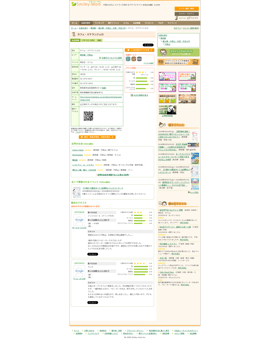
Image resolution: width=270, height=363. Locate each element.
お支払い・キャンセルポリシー (186, 331)
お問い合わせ (89, 331)
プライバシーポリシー (135, 331)
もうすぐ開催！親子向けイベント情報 (178, 125)
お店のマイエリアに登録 (112, 58)
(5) (79, 227)
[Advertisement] (113, 315)
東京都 (163, 38)
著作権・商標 (117, 331)
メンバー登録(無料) (186, 8)
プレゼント (149, 23)
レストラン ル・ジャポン (83, 165)
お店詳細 (75, 40)
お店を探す (86, 23)
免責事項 (103, 331)
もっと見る (194, 192)
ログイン (186, 14)
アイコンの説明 (148, 63)
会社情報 (193, 333)
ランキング (99, 23)
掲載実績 (165, 333)
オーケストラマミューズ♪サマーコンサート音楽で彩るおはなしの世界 (174, 157)
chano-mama (78, 150)
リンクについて (93, 333)
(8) (79, 279)
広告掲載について (111, 333)
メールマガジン (192, 18)
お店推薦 (136, 23)
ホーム (74, 23)
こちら (78, 132)
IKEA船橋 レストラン (168, 244)
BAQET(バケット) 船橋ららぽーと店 (175, 227)
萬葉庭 (75, 160)
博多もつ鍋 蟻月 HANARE (84, 170)
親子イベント (113, 23)
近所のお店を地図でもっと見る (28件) (113, 175)
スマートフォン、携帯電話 (180, 18)
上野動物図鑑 (167, 116)
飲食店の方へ (128, 333)
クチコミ (88, 40)
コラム (126, 23)
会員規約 (79, 333)
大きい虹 (163, 258)
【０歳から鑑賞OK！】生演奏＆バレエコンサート (102, 188)
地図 (99, 40)
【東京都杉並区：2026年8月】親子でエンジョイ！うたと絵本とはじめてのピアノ (174, 134)
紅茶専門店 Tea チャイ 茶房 (171, 210)
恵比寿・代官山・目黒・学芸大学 (176, 41)
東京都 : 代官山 (86, 55)
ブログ (160, 23)
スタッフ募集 (179, 333)
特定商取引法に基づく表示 (159, 331)
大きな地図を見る (140, 95)
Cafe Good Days (167, 272)
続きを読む (184, 223)
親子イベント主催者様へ (148, 333)
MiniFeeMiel (77, 155)
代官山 (167, 44)
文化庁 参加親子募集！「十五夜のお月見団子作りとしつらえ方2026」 (172, 147)
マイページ (172, 23)
